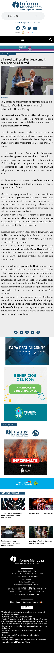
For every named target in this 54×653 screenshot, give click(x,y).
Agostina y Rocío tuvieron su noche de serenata (40, 542)
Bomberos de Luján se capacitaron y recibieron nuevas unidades (10, 543)
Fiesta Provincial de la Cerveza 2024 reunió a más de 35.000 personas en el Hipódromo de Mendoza (24, 620)
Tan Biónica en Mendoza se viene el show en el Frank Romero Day (11, 515)
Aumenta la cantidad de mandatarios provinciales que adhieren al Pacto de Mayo (23, 640)
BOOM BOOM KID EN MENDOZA (41, 513)
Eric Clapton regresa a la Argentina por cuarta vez (24, 623)
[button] (23, 39)
